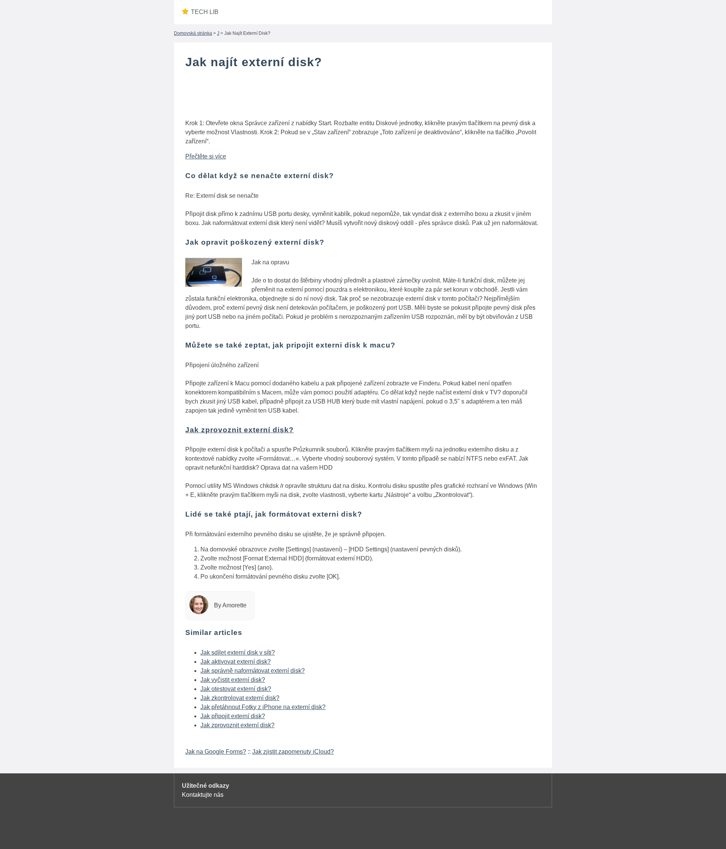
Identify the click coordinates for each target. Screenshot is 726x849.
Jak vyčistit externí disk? (232, 680)
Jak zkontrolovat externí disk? (239, 698)
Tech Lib (205, 12)
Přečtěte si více (205, 156)
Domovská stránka (193, 33)
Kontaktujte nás (202, 795)
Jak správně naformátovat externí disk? (252, 670)
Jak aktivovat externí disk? (235, 661)
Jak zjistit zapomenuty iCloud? (293, 751)
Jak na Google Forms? (215, 751)
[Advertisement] (363, 96)
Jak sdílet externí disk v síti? (237, 652)
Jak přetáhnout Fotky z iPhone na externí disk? (263, 707)
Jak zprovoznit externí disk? (237, 725)
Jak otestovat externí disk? (235, 689)
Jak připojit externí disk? (232, 716)
